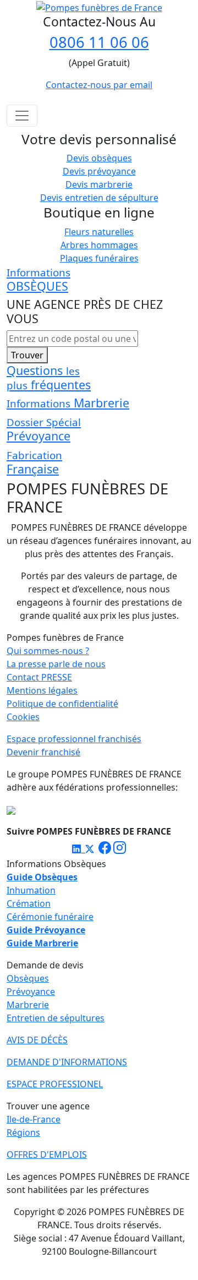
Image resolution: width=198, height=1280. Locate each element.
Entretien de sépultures (56, 1018)
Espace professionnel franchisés (74, 739)
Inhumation (31, 890)
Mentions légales (42, 690)
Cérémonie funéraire (50, 917)
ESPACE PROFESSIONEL (55, 1084)
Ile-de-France (34, 1119)
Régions (23, 1132)
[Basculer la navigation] (22, 116)
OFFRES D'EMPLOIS (47, 1154)
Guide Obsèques (42, 877)
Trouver (27, 355)
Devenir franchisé (43, 752)
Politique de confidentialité (62, 704)
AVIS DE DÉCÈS (37, 1040)
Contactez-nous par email (99, 85)
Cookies (23, 717)
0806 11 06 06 (99, 42)
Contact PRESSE (39, 677)
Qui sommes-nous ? (48, 651)
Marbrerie (28, 1005)
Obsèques (28, 978)
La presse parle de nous (56, 664)
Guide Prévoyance (46, 930)
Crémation (29, 903)
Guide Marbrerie (42, 943)
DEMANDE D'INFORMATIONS (67, 1062)
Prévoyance (31, 991)
